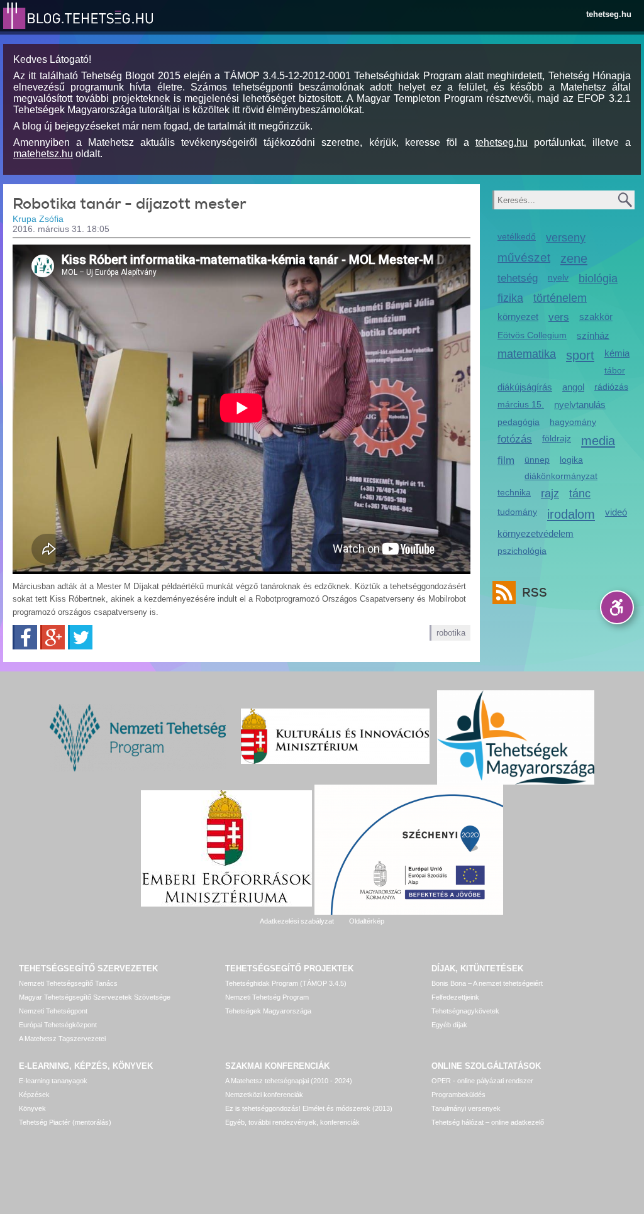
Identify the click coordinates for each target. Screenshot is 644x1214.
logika (571, 460)
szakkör (596, 316)
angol (573, 387)
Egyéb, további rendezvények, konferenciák (292, 1122)
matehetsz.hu (43, 153)
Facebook (25, 637)
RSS (534, 592)
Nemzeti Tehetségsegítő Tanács (68, 983)
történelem (560, 298)
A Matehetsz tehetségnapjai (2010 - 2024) (288, 1080)
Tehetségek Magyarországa (268, 1011)
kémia (617, 353)
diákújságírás (524, 387)
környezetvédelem (535, 533)
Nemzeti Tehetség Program (267, 997)
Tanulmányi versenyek (466, 1108)
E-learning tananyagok (53, 1080)
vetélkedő (516, 236)
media (598, 440)
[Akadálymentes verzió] (617, 607)
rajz (550, 493)
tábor (614, 370)
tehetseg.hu (608, 14)
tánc (580, 493)
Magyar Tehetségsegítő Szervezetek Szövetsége (94, 997)
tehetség (517, 278)
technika (514, 492)
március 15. (520, 404)
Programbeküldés (458, 1094)
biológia (598, 278)
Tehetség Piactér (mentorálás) (65, 1122)
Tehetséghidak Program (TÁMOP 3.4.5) (286, 983)
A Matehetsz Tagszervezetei (62, 1038)
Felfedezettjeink (455, 997)
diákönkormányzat (561, 476)
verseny (566, 237)
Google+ (52, 637)
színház (593, 335)
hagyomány (573, 422)
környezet (517, 316)
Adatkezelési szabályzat (297, 921)
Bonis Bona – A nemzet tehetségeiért (487, 983)
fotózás (514, 439)
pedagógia (518, 422)
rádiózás (611, 387)
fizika (510, 298)
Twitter (80, 637)
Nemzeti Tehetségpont (53, 1011)
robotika (450, 632)
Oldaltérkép (366, 921)
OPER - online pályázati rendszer (482, 1080)
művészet (523, 257)
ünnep (537, 460)
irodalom (571, 514)
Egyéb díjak (449, 1025)
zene (573, 258)
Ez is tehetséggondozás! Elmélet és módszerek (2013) (308, 1108)
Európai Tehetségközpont (58, 1025)
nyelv (558, 277)
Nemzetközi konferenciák (264, 1094)
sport (580, 355)
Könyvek (32, 1108)
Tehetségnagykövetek (465, 1011)
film (505, 460)
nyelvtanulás (580, 404)
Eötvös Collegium (532, 335)
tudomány (517, 512)
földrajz (556, 438)
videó (616, 512)
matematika (526, 354)
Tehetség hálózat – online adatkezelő (487, 1122)
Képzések (34, 1094)
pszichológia (522, 551)
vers (558, 317)
